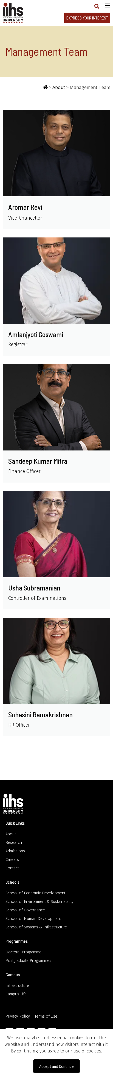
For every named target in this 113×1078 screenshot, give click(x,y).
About (58, 87)
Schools (12, 881)
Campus (12, 974)
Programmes (16, 940)
